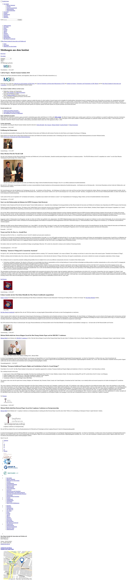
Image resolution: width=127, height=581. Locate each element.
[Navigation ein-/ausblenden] (1, 1)
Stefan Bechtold (40, 124)
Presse (5, 28)
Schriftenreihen (10, 500)
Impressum (6, 34)
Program (5, 396)
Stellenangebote (10, 9)
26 (4, 449)
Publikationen (7, 14)
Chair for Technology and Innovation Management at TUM (50, 83)
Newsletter (6, 27)
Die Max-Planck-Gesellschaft (7, 312)
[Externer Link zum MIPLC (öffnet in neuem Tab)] (8, 458)
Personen (6, 15)
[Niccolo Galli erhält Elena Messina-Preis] (13, 181)
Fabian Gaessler (4, 297)
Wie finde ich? (9, 509)
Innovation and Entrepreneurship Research (16, 493)
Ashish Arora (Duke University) (11, 110)
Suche (2, 19)
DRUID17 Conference (22, 338)
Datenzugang (9, 495)
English (4, 1)
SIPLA (5, 32)
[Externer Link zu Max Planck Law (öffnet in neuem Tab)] (11, 475)
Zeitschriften (9, 501)
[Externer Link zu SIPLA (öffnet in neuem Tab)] (11, 469)
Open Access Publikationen (12, 503)
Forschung (6, 11)
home (7, 1)
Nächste (5, 451)
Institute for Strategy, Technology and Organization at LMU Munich (82, 83)
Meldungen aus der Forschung (13, 491)
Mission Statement (10, 5)
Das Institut (6, 4)
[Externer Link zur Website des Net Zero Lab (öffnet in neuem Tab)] (7, 463)
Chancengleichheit (10, 10)
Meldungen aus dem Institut (10, 46)
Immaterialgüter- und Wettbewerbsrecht (15, 492)
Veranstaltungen (10, 483)
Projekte (5, 13)
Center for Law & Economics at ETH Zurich (24, 83)
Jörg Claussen (10, 92)
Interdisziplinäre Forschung (12, 496)
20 (4, 447)
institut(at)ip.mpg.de (5, 544)
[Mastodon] (8, 23)
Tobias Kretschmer (20, 92)
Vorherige (6, 440)
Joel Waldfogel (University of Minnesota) (13, 113)
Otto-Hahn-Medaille (90, 297)
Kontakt (5, 29)
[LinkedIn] (2, 23)
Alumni (5, 30)
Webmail (6, 33)
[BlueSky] (5, 23)
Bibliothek (6, 17)
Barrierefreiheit (7, 37)
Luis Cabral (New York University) (12, 112)
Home (5, 43)
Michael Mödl (4, 338)
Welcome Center (10, 486)
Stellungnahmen (10, 525)
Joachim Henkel (64, 124)
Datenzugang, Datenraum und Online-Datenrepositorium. (16, 137)
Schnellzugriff (9, 524)
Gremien (8, 6)
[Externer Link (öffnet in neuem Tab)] (18, 579)
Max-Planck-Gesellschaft (9, 38)
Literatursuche (9, 508)
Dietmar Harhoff (11, 95)
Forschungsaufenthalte (11, 8)
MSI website (58, 117)
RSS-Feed (3, 53)
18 (4, 444)
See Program (4, 279)
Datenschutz (6, 36)
